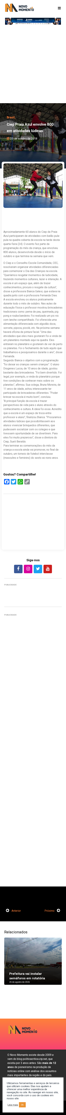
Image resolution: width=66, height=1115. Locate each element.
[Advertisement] (33, 65)
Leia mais (13, 1104)
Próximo (50, 910)
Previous (9, 964)
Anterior (16, 910)
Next (56, 964)
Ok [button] (22, 1104)
